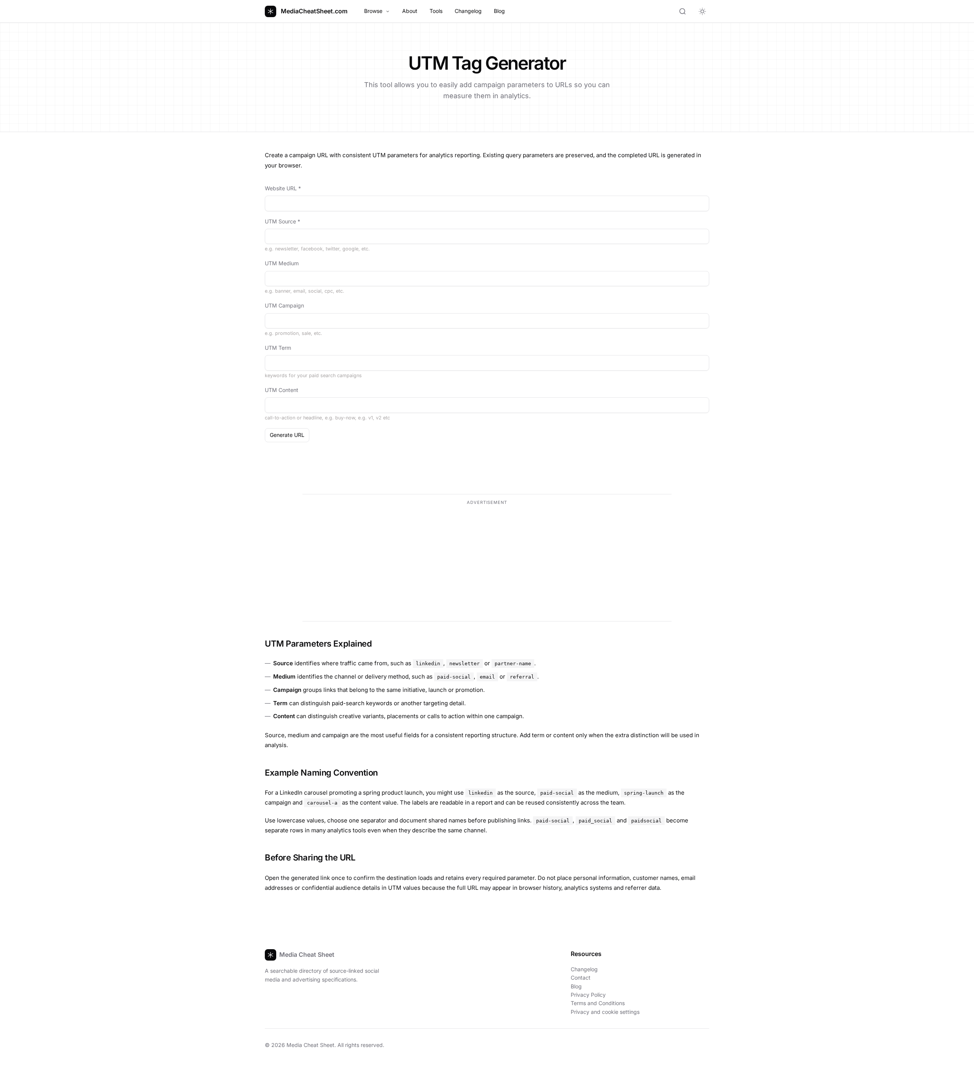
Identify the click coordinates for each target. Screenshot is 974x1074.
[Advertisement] (487, 561)
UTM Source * (282, 221)
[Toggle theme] (702, 11)
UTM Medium (282, 263)
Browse (373, 11)
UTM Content (281, 390)
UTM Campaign (284, 305)
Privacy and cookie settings (605, 1012)
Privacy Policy (588, 994)
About (409, 11)
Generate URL (287, 435)
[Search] (682, 11)
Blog (499, 11)
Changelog (468, 11)
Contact (580, 977)
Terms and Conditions (598, 1003)
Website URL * (283, 188)
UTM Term (278, 347)
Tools (436, 11)
